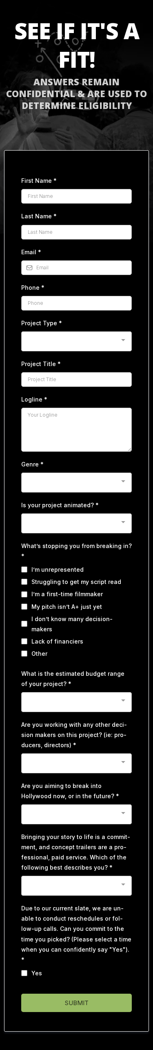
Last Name (39, 216)
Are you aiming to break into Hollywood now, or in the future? (70, 790)
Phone (32, 287)
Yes (36, 973)
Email (31, 252)
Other (39, 653)
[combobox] (76, 341)
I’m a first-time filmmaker (67, 593)
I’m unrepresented (57, 569)
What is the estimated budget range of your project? (72, 678)
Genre (32, 464)
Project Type (41, 323)
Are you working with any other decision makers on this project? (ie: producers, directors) (74, 734)
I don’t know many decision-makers (72, 624)
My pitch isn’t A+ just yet (66, 606)
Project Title (41, 363)
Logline (34, 399)
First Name (39, 180)
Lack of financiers (57, 641)
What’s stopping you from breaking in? (76, 550)
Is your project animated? (60, 505)
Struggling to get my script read (76, 581)
